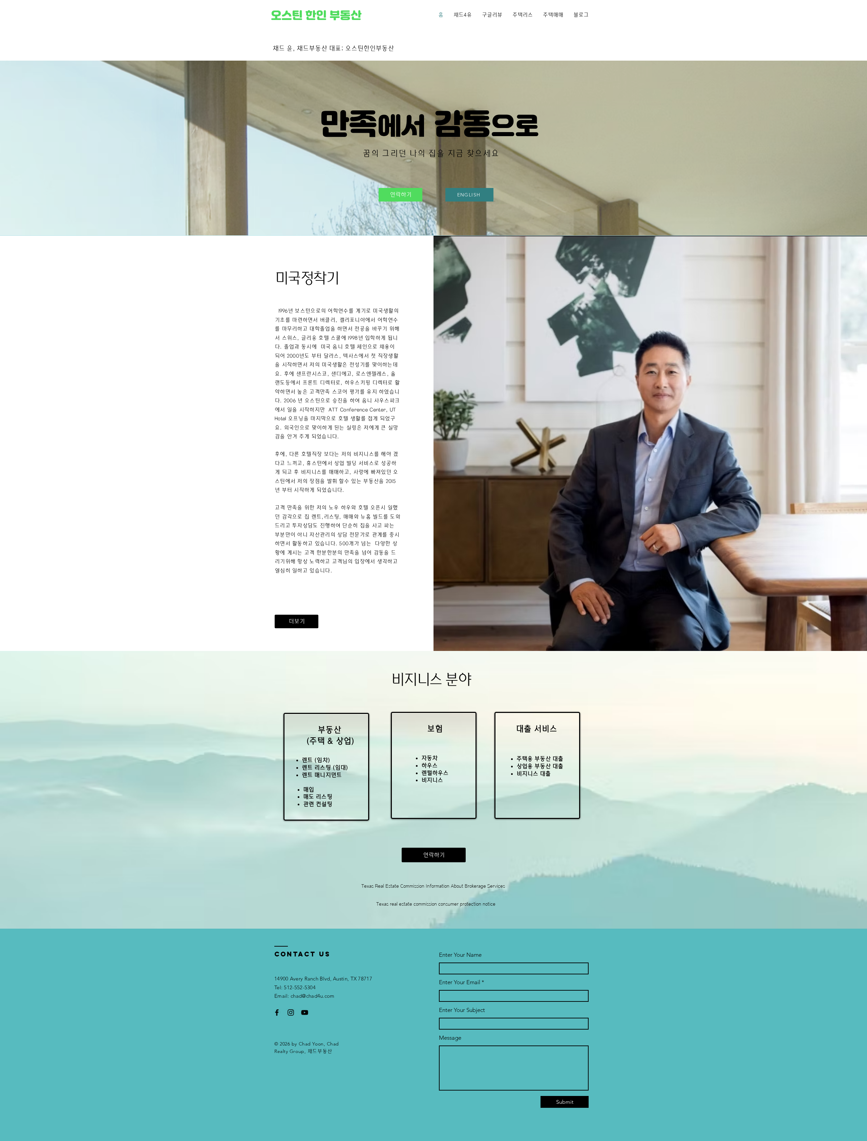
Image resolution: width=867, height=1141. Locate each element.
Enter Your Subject (462, 1010)
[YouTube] (304, 1012)
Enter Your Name (460, 955)
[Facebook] (277, 1012)
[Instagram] (291, 1012)
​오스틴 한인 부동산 (316, 15)
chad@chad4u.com (313, 996)
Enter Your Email (459, 982)
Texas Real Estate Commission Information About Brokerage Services (433, 886)
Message (450, 1038)
